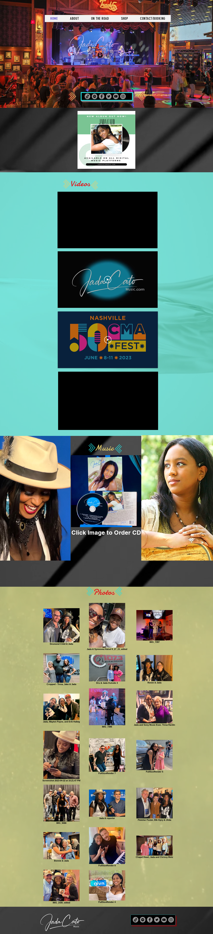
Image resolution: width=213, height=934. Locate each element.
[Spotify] (94, 96)
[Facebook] (101, 96)
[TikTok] (87, 96)
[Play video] (107, 279)
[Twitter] (109, 96)
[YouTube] (116, 96)
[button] (33, 21)
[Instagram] (123, 96)
